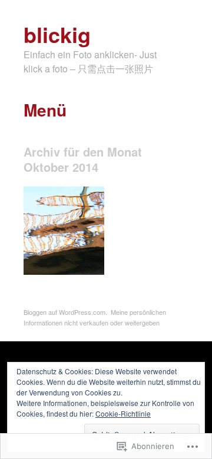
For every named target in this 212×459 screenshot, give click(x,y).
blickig (57, 34)
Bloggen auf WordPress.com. (65, 312)
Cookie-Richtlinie (123, 413)
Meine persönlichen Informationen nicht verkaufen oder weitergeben (95, 317)
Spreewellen (76, 261)
